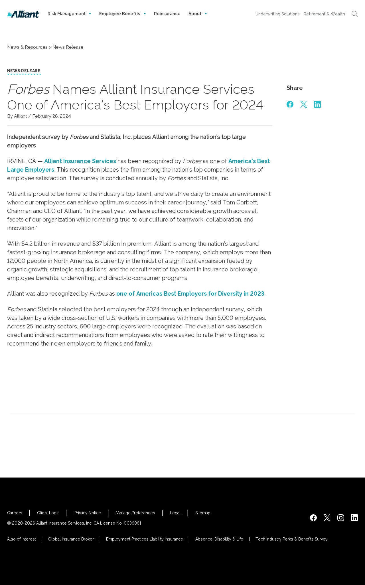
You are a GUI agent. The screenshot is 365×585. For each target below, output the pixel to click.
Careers (14, 513)
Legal (175, 513)
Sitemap (202, 513)
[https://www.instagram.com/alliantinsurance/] (340, 517)
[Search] (355, 14)
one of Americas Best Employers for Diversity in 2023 (190, 293)
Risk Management (67, 13)
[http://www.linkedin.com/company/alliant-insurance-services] (354, 517)
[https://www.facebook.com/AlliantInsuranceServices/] (313, 517)
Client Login (48, 513)
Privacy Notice (87, 513)
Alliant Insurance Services (80, 161)
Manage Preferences (135, 513)
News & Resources (27, 47)
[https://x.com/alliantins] (327, 517)
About (195, 13)
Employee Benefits (120, 13)
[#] (290, 104)
